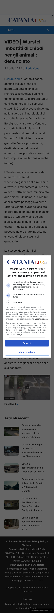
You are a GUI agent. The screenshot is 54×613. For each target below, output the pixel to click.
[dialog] (27, 306)
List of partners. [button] (41, 319)
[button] (27, 302)
